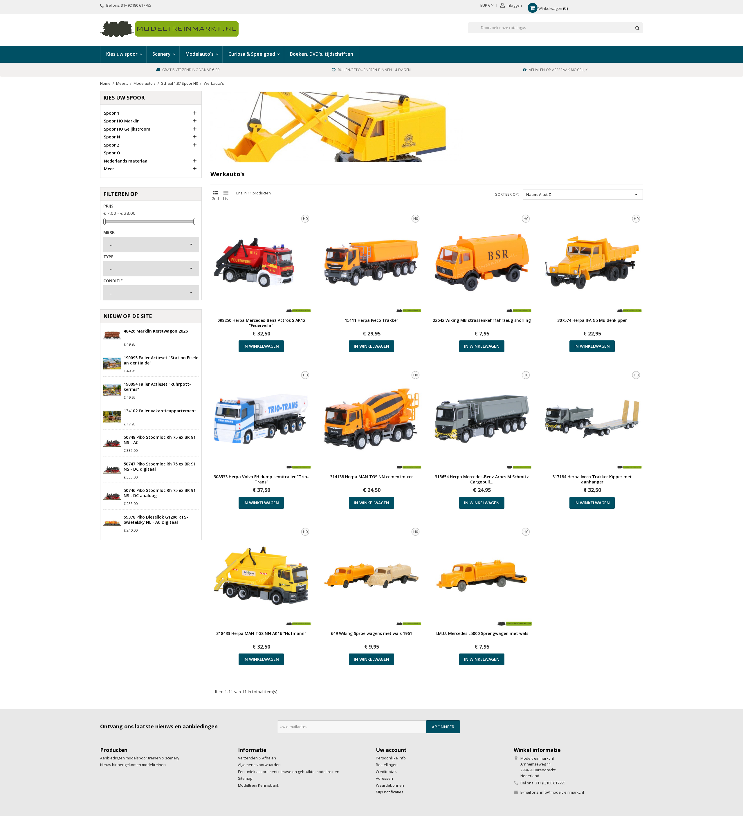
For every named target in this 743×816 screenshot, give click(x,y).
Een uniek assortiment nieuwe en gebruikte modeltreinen (288, 771)
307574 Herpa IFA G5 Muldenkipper (592, 320)
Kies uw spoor (124, 97)
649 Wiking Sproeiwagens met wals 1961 (371, 633)
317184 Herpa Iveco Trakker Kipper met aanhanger (592, 479)
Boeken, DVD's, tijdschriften (321, 54)
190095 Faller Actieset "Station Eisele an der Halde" (161, 360)
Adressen (384, 778)
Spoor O (112, 153)
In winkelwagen (261, 346)
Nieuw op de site (127, 316)
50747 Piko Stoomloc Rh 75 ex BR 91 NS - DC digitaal (160, 466)
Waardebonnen (390, 785)
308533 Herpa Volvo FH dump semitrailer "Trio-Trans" (261, 479)
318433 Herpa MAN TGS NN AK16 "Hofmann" (261, 633)
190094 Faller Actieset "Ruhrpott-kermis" (157, 387)
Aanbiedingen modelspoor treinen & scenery (139, 758)
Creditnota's (386, 771)
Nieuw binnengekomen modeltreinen (133, 764)
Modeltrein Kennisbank (258, 785)
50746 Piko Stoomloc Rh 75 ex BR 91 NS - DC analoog (160, 493)
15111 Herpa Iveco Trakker (371, 320)
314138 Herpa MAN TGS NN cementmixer (371, 476)
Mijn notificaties (389, 792)
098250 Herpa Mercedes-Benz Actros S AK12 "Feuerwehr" (261, 323)
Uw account (391, 749)
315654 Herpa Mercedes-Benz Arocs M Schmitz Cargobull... (482, 479)
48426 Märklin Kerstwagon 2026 (156, 331)
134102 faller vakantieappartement (160, 411)
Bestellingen (387, 764)
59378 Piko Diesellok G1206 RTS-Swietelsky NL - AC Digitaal (156, 519)
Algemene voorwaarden (259, 764)
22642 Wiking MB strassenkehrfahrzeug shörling (482, 320)
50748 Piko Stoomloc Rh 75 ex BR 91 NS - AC (160, 440)
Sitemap (245, 778)
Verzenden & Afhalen (257, 758)
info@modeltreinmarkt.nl (562, 792)
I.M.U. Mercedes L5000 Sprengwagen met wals (482, 633)
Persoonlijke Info (391, 758)
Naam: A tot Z (583, 194)
